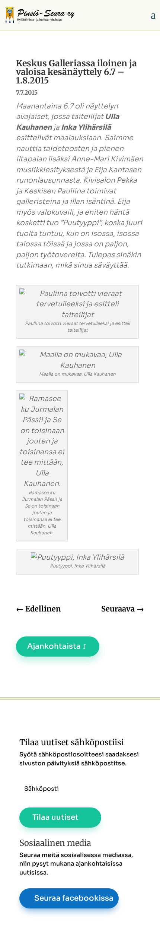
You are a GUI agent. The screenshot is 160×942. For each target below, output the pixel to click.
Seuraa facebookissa (73, 898)
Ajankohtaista (54, 646)
